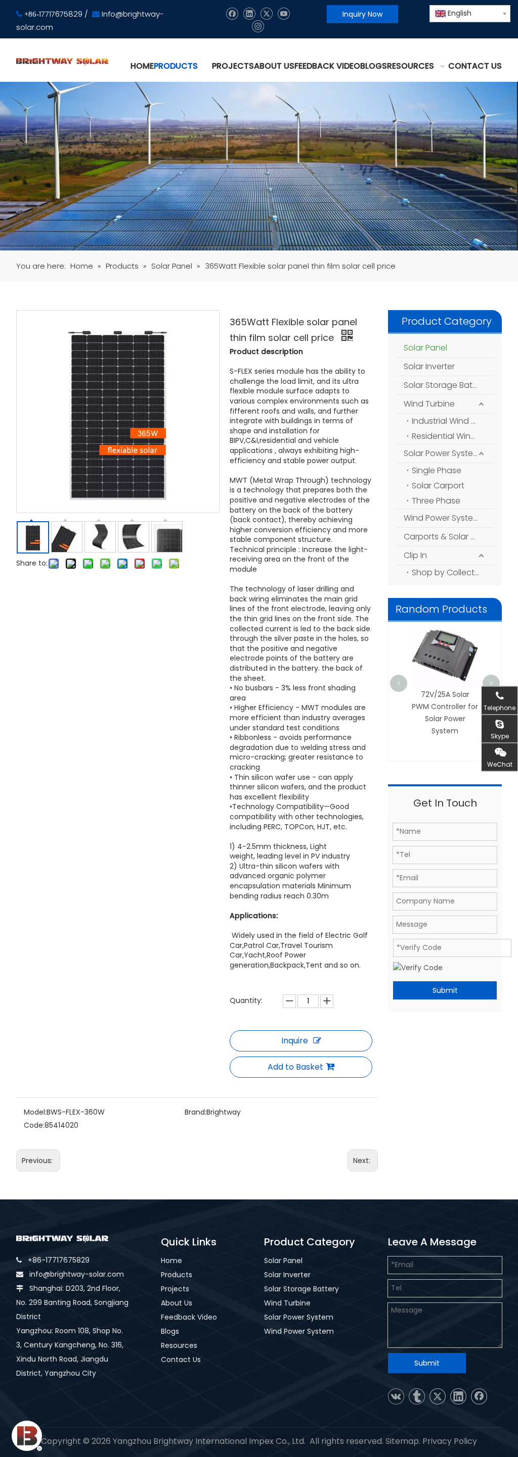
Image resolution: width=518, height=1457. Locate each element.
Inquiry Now (362, 14)
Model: (35, 1112)
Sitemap (402, 1441)
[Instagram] (257, 26)
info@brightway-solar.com (76, 1274)
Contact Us (181, 1359)
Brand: (195, 1112)
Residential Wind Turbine (453, 436)
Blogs (170, 1331)
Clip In (415, 555)
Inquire (294, 1040)
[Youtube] (283, 14)
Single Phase (436, 470)
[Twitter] (266, 14)
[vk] (396, 1396)
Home (171, 1260)
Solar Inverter (429, 366)
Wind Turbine (429, 404)
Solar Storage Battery (446, 385)
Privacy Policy (449, 1441)
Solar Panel (425, 348)
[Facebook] (232, 14)
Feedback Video (189, 1317)
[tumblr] (417, 1396)
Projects (175, 1289)
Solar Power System (442, 453)
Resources (179, 1345)
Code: (34, 1125)
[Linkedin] (249, 14)
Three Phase (436, 501)
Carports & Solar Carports (449, 536)
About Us (176, 1303)
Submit (445, 990)
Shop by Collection (449, 572)
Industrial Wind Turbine (453, 421)
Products (176, 1275)
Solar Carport (438, 485)
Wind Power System (442, 518)
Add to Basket (295, 1067)
